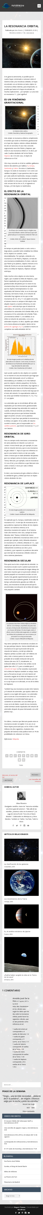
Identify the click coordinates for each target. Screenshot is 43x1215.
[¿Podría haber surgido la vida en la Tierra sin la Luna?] (21, 954)
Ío (28, 166)
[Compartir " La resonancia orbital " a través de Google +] (15, 756)
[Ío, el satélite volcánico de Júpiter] (21, 916)
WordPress (21, 1210)
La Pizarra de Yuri (10, 1177)
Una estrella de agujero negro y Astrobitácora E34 (21, 1129)
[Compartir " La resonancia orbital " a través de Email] (19, 760)
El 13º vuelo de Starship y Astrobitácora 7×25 (20, 1149)
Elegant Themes (19, 1207)
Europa (31, 166)
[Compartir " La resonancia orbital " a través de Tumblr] (19, 756)
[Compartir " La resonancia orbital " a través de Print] (24, 760)
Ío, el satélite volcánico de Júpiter (17, 931)
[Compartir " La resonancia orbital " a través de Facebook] (7, 756)
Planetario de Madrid (12, 1182)
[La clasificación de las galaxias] (21, 850)
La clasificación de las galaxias (16, 864)
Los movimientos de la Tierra (15, 899)
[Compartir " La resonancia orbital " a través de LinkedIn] (28, 756)
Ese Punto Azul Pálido (12, 1161)
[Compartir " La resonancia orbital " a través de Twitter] (11, 756)
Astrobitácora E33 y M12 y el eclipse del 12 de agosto (20, 1136)
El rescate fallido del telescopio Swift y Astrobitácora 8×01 (18, 1122)
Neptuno (7, 156)
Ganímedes (8, 168)
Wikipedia (16, 739)
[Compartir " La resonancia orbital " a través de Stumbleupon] (36, 756)
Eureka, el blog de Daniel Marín (15, 1166)
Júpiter (10, 306)
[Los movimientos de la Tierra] (21, 883)
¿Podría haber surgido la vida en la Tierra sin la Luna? (20, 976)
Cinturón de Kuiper (10, 669)
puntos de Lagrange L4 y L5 (13, 327)
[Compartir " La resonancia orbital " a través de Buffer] (32, 756)
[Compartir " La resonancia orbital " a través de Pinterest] (24, 756)
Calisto (15, 168)
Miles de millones (10, 1172)
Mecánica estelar (15, 33)
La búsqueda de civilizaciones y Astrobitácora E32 (21, 1143)
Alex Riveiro (19, 30)
